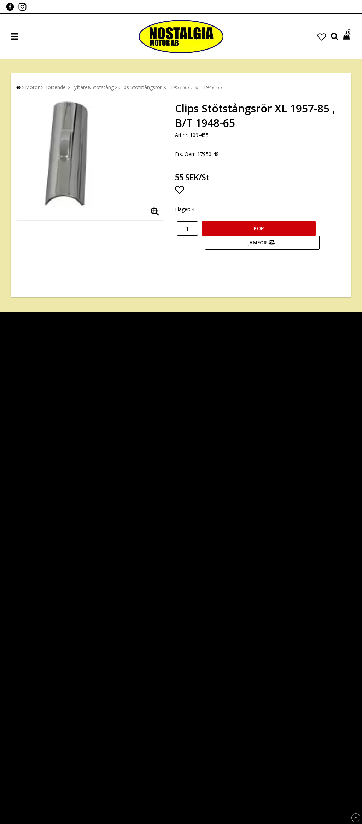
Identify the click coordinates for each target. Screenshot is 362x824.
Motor (32, 87)
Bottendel (55, 87)
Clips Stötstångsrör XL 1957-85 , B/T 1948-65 (170, 87)
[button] (321, 36)
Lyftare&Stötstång (92, 87)
